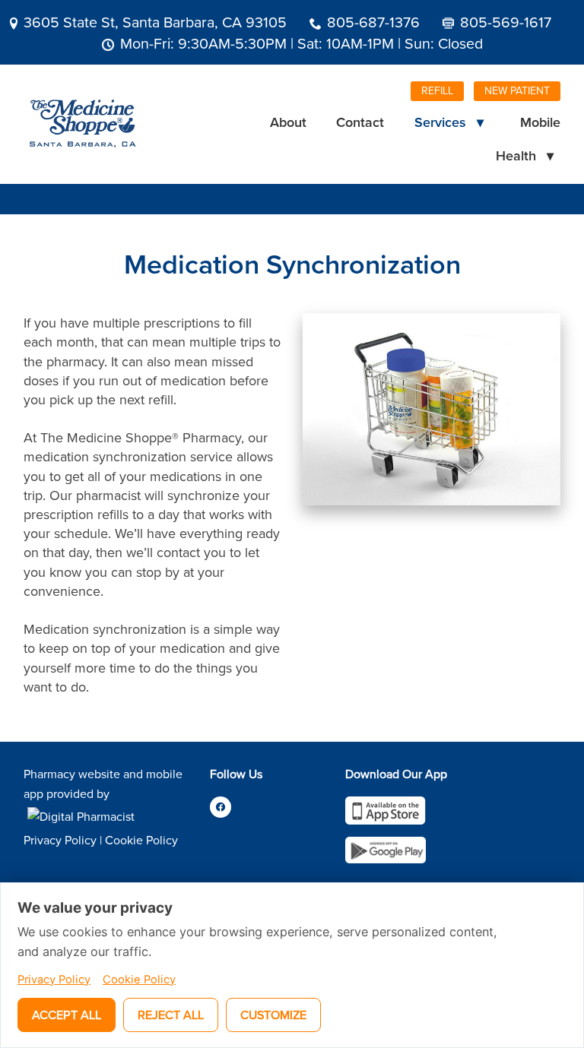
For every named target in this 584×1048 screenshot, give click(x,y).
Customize (273, 1014)
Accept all (66, 1014)
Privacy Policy (60, 839)
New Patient (517, 90)
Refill (437, 90)
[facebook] (220, 807)
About (288, 121)
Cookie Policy (141, 839)
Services (449, 121)
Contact (360, 121)
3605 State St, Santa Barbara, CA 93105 (155, 21)
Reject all (171, 1014)
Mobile (540, 121)
